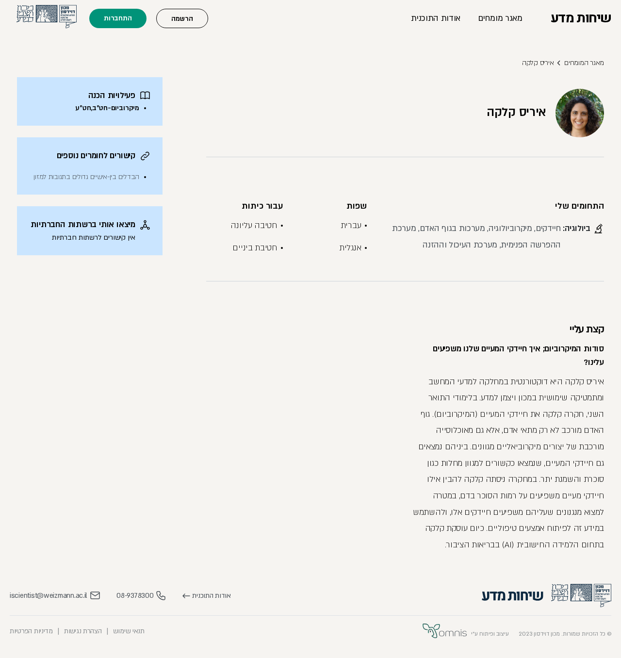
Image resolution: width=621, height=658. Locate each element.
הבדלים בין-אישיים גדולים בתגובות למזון (86, 176)
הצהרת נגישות (83, 631)
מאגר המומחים (584, 62)
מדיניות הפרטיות (31, 631)
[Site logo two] (512, 595)
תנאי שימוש (129, 631)
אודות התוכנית (435, 18)
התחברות (118, 18)
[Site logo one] (581, 596)
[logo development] (445, 631)
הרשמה (182, 18)
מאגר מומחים (500, 18)
